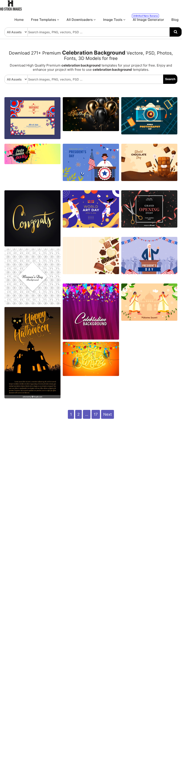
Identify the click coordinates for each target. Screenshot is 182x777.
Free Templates (44, 20)
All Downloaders (80, 20)
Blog (174, 20)
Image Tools (113, 20)
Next (107, 414)
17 (96, 414)
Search (170, 79)
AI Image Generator (148, 18)
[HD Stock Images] (11, 9)
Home (19, 20)
